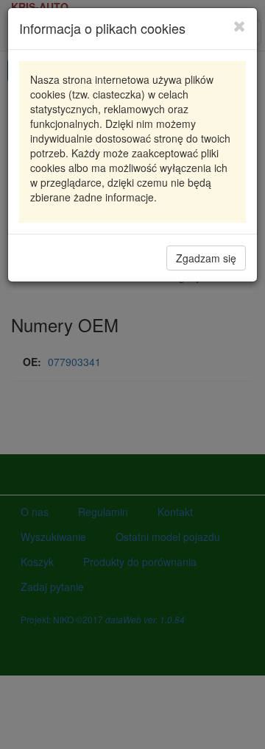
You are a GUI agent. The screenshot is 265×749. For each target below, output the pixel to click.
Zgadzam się (206, 258)
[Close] (239, 26)
